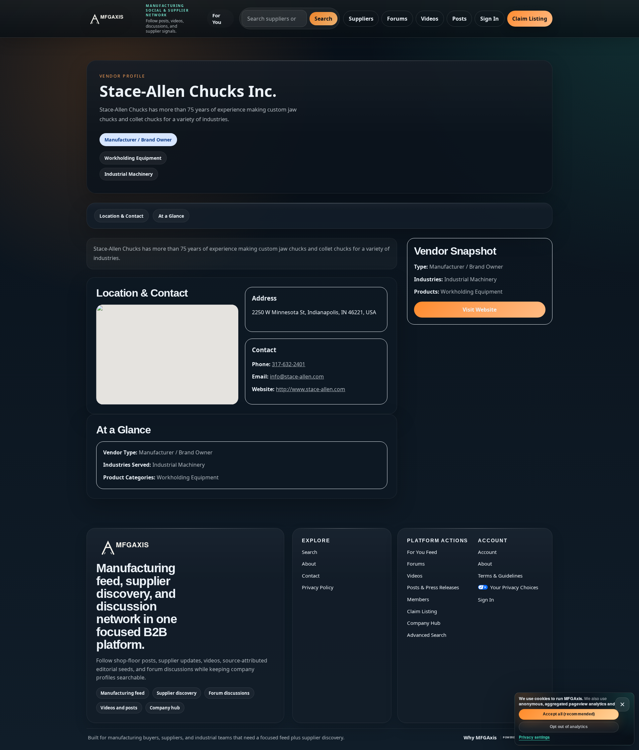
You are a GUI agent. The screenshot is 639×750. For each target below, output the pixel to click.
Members (418, 599)
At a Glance (171, 216)
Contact (311, 575)
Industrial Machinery (129, 174)
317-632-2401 (288, 364)
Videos (429, 18)
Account (487, 552)
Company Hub (423, 623)
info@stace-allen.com (297, 376)
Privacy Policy (317, 587)
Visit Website (480, 309)
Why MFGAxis (480, 737)
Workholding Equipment (133, 158)
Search (323, 18)
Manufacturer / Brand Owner (138, 139)
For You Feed (422, 552)
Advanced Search (426, 634)
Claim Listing (529, 18)
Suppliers (361, 18)
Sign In (489, 18)
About (309, 563)
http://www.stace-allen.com (310, 389)
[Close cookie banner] (622, 704)
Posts (459, 18)
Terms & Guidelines (500, 575)
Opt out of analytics (569, 727)
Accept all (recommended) (569, 714)
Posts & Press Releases (433, 587)
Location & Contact (121, 216)
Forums (397, 18)
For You (216, 18)
